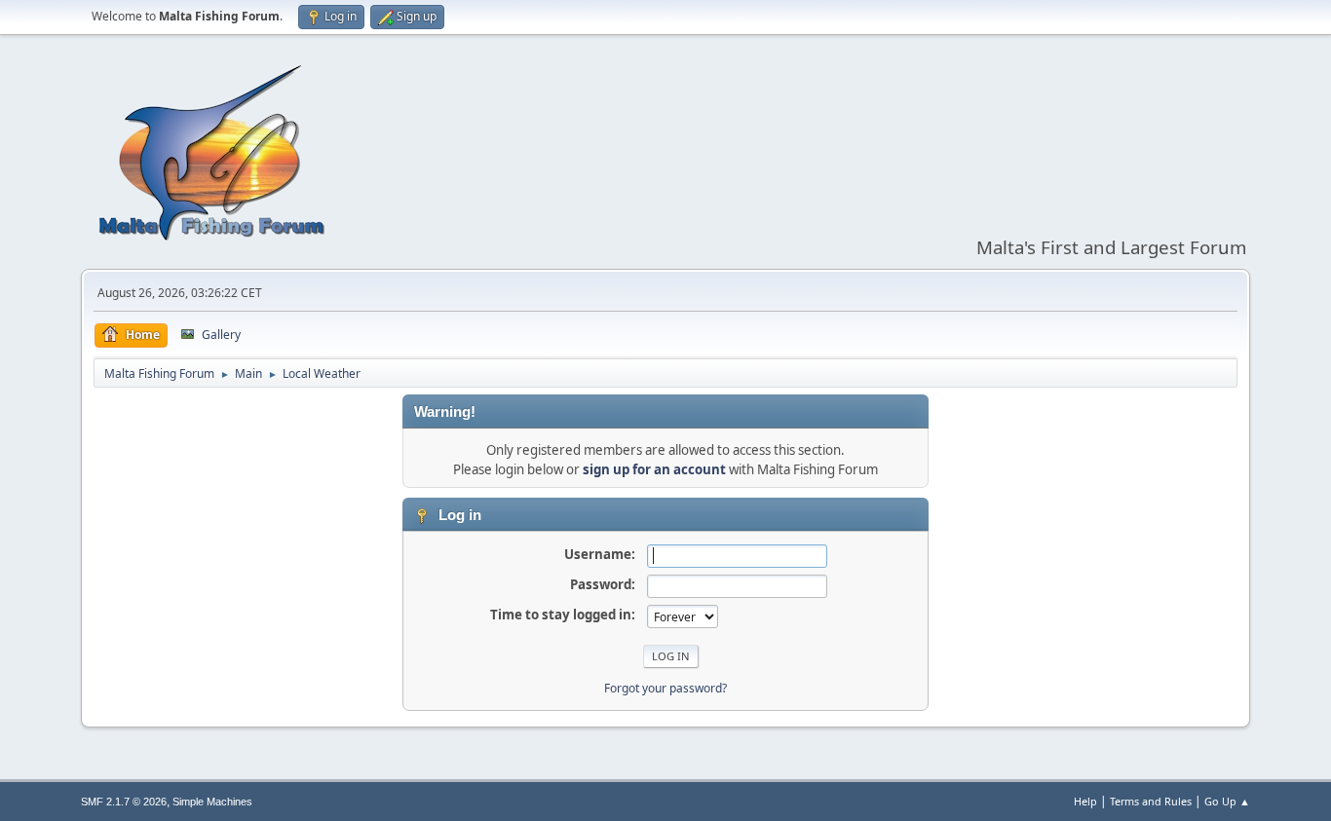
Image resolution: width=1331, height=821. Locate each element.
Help (1085, 801)
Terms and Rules (1151, 801)
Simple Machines (212, 801)
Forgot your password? (665, 688)
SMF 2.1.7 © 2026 (124, 801)
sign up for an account (654, 469)
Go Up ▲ (1227, 801)
